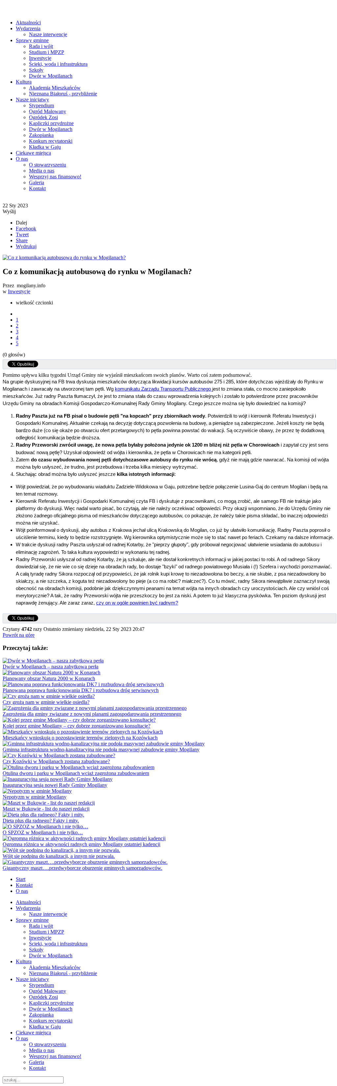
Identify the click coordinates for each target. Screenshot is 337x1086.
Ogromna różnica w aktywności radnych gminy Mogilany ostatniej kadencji (81, 844)
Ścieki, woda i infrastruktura (58, 64)
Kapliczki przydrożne (51, 123)
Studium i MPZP (46, 52)
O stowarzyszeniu (47, 165)
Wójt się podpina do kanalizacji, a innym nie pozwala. (59, 856)
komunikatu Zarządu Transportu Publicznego (163, 389)
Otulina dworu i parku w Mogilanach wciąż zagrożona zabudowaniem (76, 773)
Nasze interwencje (48, 34)
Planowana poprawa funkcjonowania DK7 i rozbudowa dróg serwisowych (81, 690)
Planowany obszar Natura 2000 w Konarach (49, 678)
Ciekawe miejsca (33, 153)
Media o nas (41, 170)
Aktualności (28, 22)
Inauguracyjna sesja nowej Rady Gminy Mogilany (55, 785)
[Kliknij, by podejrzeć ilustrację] (64, 257)
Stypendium (41, 105)
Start (20, 879)
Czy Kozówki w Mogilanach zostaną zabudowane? (56, 761)
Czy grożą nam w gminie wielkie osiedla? (46, 702)
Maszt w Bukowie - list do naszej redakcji (46, 809)
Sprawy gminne (32, 40)
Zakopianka (41, 135)
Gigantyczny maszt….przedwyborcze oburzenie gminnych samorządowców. (82, 868)
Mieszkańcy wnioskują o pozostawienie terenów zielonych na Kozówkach (80, 737)
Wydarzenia (28, 28)
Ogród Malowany (47, 111)
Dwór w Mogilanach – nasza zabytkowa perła (50, 666)
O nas (22, 159)
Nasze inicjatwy (32, 99)
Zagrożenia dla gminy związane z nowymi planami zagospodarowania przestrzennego (92, 714)
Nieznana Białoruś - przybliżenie (63, 93)
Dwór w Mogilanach (50, 76)
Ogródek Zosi (43, 117)
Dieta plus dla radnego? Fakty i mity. (41, 820)
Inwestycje (40, 58)
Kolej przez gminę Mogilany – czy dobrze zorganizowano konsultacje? (76, 726)
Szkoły (36, 70)
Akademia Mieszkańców (55, 87)
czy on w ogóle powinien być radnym (135, 603)
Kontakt (37, 188)
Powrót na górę (19, 635)
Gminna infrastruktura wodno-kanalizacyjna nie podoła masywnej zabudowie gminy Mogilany (101, 749)
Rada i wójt (41, 46)
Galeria (36, 182)
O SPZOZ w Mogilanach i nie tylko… (43, 832)
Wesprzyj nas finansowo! (55, 176)
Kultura (24, 82)
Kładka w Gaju (45, 147)
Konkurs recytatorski (50, 141)
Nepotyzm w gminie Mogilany (34, 797)
